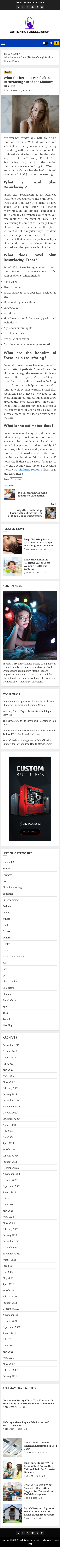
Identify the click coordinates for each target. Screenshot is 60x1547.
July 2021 (8, 1339)
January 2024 (10, 1161)
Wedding (8, 1025)
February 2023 (10, 1229)
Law (5, 969)
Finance (7, 912)
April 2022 (8, 1284)
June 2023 (8, 1204)
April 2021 (8, 1357)
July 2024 (8, 1131)
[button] (3, 43)
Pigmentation (16, 479)
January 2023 (10, 1235)
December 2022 (11, 1241)
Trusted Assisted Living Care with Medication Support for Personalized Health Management (39, 1489)
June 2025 (8, 1063)
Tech (5, 1012)
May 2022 (8, 1278)
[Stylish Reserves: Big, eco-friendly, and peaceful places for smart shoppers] (12, 1513)
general (7, 937)
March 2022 (9, 1290)
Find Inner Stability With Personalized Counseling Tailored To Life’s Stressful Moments (40, 1467)
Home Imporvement (14, 956)
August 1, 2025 (33, 1476)
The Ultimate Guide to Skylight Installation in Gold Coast (40, 1445)
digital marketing (12, 887)
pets (5, 975)
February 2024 (10, 1155)
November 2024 (11, 1106)
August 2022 (9, 1259)
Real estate (8, 987)
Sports (6, 1006)
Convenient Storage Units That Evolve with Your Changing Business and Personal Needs (28, 703)
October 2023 (10, 1180)
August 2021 (9, 1333)
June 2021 (8, 1345)
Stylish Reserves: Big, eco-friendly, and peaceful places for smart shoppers (39, 1511)
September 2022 (11, 1253)
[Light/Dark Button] (45, 43)
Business (7, 874)
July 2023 (8, 1198)
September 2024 (11, 1118)
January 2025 (10, 1094)
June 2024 (8, 1137)
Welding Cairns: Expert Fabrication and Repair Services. (26, 1424)
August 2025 (9, 1057)
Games (6, 931)
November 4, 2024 (34, 549)
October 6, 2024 (33, 573)
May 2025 (8, 1069)
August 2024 (9, 1125)
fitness (6, 918)
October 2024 (10, 1112)
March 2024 (9, 1149)
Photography (10, 981)
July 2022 (8, 1265)
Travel (6, 1019)
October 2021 (10, 1321)
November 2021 (11, 1314)
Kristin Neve (11, 91)
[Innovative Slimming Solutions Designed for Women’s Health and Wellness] (12, 566)
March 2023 (9, 1223)
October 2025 (10, 1051)
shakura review (29, 469)
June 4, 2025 (31, 1498)
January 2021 (10, 1376)
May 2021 (8, 1351)
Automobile (9, 862)
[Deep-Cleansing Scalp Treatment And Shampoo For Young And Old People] (12, 544)
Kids (5, 962)
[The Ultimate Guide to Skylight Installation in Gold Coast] (12, 1447)
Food (5, 925)
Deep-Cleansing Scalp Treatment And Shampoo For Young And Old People (39, 542)
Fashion (7, 906)
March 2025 (9, 1082)
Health (6, 943)
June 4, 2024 (27, 91)
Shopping (8, 994)
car (4, 881)
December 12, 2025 (13, 1429)
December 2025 (11, 1045)
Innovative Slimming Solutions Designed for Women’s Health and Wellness (37, 564)
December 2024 (11, 1100)
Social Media (9, 1000)
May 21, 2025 (31, 1518)
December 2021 (11, 1308)
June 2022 (8, 1272)
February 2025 (10, 1088)
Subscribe (56, 43)
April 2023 (8, 1216)
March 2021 (9, 1364)
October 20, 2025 (33, 1453)
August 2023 (9, 1192)
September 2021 (11, 1327)
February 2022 (10, 1296)
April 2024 (8, 1143)
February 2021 (10, 1370)
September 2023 (11, 1186)
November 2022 (11, 1247)
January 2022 (10, 1302)
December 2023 (11, 1167)
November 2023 (11, 1173)
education (8, 893)
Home (6, 950)
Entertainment (11, 899)
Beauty (8, 72)
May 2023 (8, 1210)
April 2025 (8, 1075)
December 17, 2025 (13, 1407)
